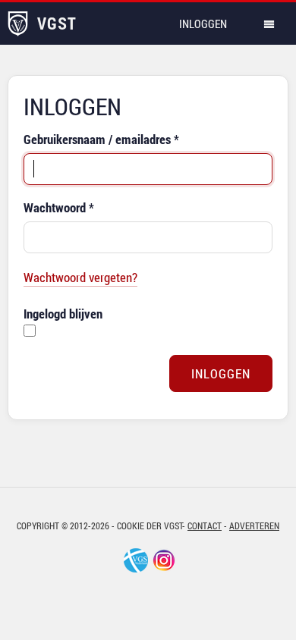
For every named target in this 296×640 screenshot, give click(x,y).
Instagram (164, 560)
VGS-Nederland (136, 560)
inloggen (203, 23)
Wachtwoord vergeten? (80, 277)
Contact (204, 525)
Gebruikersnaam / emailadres (101, 139)
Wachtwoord (59, 207)
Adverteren (254, 525)
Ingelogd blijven (63, 313)
